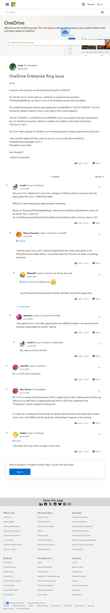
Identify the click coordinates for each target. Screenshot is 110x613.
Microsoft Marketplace (45, 585)
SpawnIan (28, 315)
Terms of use (56, 606)
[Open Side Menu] (7, 4)
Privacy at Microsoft (79, 576)
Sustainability (76, 594)
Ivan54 (23, 185)
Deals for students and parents (82, 545)
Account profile (43, 517)
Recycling (91, 606)
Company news (77, 572)
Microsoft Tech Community (47, 581)
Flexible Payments (44, 549)
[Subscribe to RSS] (64, 503)
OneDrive (12, 12)
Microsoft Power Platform (12, 581)
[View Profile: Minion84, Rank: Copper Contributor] (22, 275)
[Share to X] (50, 503)
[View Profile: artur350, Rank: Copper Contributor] (15, 367)
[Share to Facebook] (45, 503)
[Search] (83, 4)
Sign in (19, 471)
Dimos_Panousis (31, 233)
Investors (75, 581)
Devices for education (79, 522)
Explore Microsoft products (12, 545)
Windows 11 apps (9, 549)
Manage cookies (42, 606)
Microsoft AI (7, 562)
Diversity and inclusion (80, 585)
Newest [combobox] (99, 176)
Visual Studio (42, 594)
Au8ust (23, 433)
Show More (24, 306)
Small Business (8, 594)
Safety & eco (79, 606)
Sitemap (6, 606)
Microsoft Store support (46, 526)
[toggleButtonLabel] (102, 12)
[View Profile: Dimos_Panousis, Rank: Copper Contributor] (19, 234)
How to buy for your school (81, 535)
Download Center (44, 522)
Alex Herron (26, 389)
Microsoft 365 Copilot (10, 590)
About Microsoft (77, 567)
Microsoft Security (9, 567)
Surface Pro (7, 517)
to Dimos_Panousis (63, 273)
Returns (40, 531)
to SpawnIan (57, 342)
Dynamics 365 (8, 572)
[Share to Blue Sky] (59, 503)
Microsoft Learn (43, 572)
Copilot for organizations (12, 531)
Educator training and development (84, 540)
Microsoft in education (80, 517)
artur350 (24, 365)
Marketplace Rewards (45, 590)
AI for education (77, 549)
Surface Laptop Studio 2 (11, 526)
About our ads (8, 608)
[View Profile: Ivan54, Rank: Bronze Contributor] (15, 187)
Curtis (20, 65)
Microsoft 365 (8, 576)
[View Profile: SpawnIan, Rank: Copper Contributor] (19, 317)
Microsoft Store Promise (46, 545)
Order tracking (43, 535)
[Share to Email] (69, 503)
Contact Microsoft (19, 606)
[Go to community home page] (13, 4)
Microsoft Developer (45, 567)
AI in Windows (8, 540)
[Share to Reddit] (55, 503)
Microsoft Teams (9, 585)
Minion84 (31, 273)
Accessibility (76, 590)
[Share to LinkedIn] (40, 503)
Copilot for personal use (11, 535)
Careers (74, 562)
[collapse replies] (6, 185)
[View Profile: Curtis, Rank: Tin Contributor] (12, 66)
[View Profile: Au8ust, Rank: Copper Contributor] (15, 434)
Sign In (100, 4)
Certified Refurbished (45, 540)
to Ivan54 (61, 233)
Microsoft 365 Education (80, 531)
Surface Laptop (8, 522)
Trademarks (68, 606)
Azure (40, 562)
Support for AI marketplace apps (49, 576)
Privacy (31, 606)
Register (91, 4)
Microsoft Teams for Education (82, 526)
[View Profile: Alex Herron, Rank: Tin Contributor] (15, 391)
